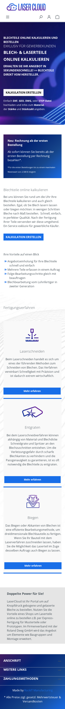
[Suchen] (41, 16)
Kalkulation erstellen (23, 92)
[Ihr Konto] (49, 16)
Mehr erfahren (32, 391)
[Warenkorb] (57, 16)
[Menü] (7, 16)
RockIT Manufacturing (38, 690)
